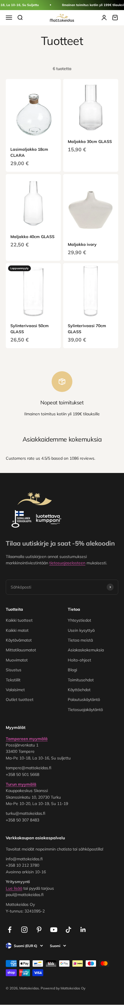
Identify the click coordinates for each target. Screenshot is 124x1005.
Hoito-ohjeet (79, 660)
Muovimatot (17, 660)
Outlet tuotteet (19, 699)
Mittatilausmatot (21, 650)
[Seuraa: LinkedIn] (83, 930)
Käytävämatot (19, 640)
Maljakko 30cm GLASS (90, 141)
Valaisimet (15, 689)
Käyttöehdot (79, 689)
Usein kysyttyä (81, 630)
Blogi (72, 669)
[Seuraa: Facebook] (10, 930)
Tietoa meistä (80, 640)
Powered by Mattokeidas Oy (63, 988)
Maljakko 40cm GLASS (32, 236)
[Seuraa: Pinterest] (39, 930)
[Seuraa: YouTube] (54, 930)
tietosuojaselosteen (67, 562)
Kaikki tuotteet (19, 620)
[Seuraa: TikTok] (68, 930)
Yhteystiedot (79, 620)
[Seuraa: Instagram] (24, 930)
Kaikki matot (17, 630)
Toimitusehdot (81, 679)
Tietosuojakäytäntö (85, 709)
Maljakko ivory (82, 244)
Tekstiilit (13, 679)
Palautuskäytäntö (84, 699)
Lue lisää (14, 888)
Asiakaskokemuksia (86, 650)
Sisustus (13, 669)
